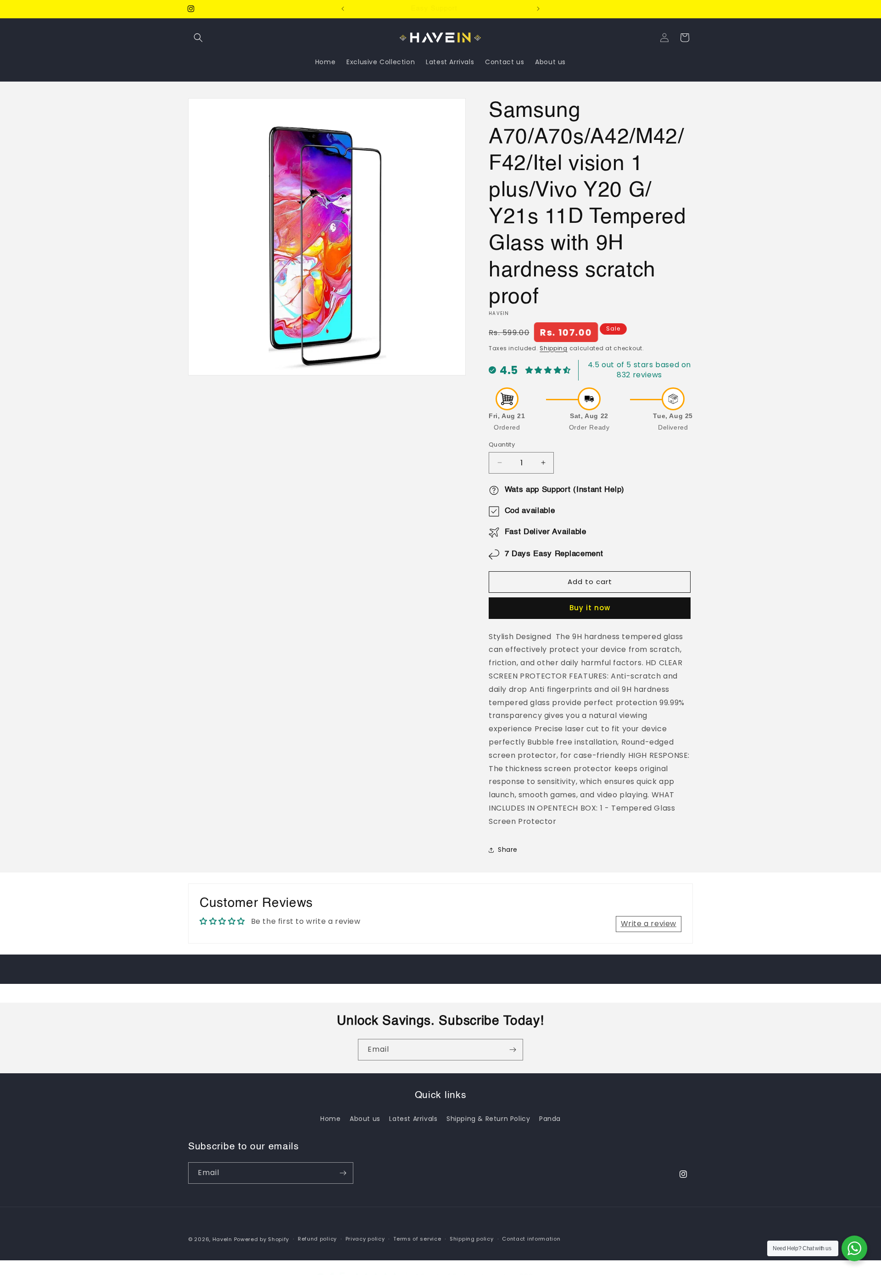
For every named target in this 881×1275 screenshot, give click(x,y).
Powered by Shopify (262, 1239)
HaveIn (222, 1239)
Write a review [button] (648, 923)
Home (330, 1118)
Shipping (554, 348)
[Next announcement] (538, 8)
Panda (550, 1118)
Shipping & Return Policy (488, 1118)
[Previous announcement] (343, 8)
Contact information (531, 1238)
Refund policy (317, 1238)
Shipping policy (472, 1238)
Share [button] (508, 849)
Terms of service (417, 1238)
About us (365, 1118)
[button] (198, 38)
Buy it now (589, 608)
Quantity (502, 444)
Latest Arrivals (413, 1118)
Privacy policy (365, 1238)
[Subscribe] (512, 1049)
